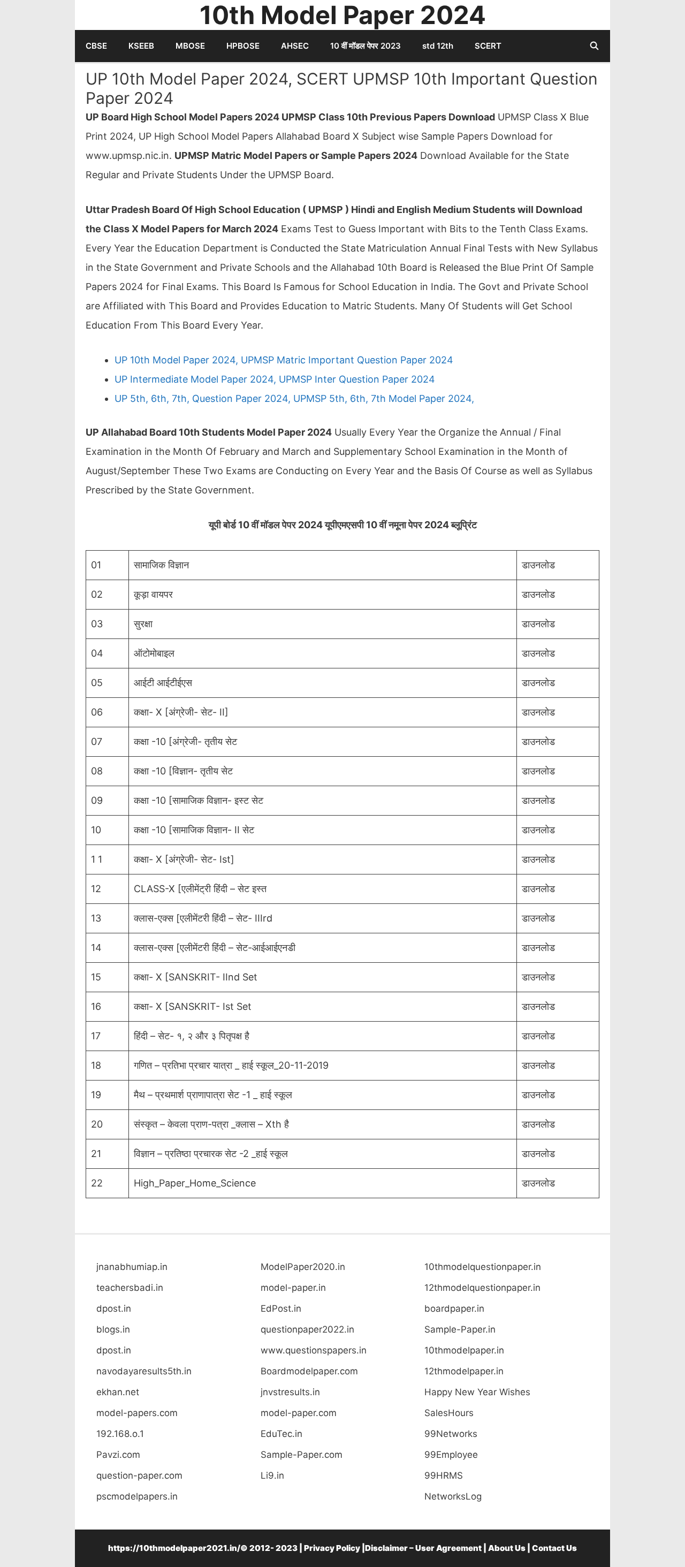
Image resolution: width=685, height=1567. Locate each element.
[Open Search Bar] (594, 46)
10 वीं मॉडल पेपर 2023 (365, 46)
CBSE (96, 46)
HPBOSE (243, 46)
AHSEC (295, 46)
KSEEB (141, 46)
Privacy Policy (332, 1548)
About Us (507, 1548)
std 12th (437, 46)
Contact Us (554, 1548)
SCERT (488, 46)
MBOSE (190, 46)
